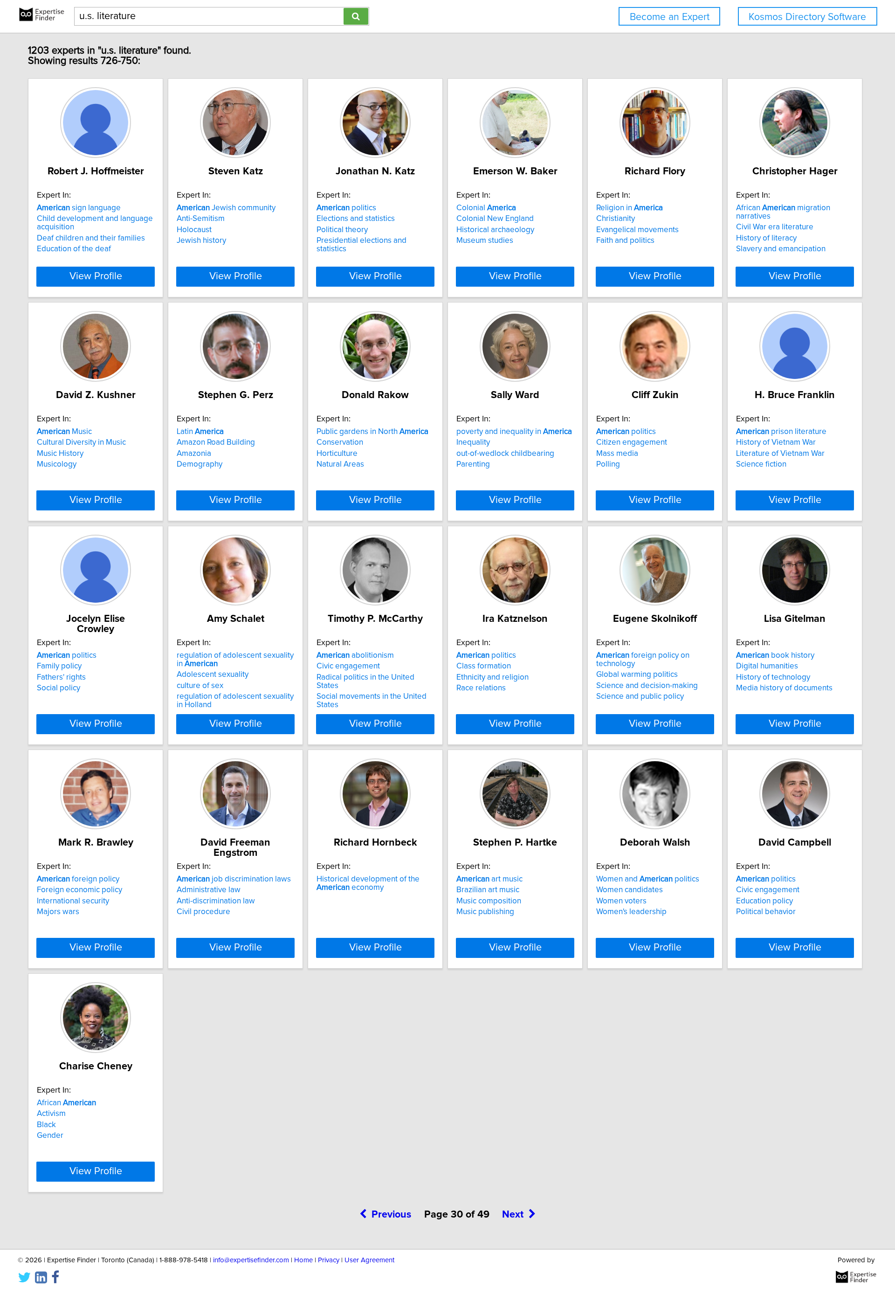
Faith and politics (625, 240)
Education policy (764, 901)
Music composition (488, 901)
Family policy (59, 666)
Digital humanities (767, 666)
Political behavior (766, 912)
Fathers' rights (61, 677)
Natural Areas (340, 464)
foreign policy (78, 879)
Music (64, 431)
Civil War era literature (774, 227)
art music (489, 879)
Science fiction (761, 464)
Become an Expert (669, 17)
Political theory (342, 230)
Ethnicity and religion (492, 677)
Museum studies (484, 240)
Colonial (486, 208)
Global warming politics (637, 674)
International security (73, 901)
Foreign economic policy (79, 890)
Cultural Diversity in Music (81, 442)
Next (512, 1215)
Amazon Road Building (216, 442)
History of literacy (766, 238)
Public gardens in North (372, 431)
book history (775, 655)
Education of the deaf (74, 249)
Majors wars (58, 912)
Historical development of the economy (368, 883)
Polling (608, 464)
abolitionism (355, 655)
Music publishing (485, 912)
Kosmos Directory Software (807, 17)
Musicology (56, 464)
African (66, 1103)
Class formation (483, 666)
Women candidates (629, 890)
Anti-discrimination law (216, 901)
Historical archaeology (495, 230)
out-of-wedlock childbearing (505, 453)
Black (46, 1125)
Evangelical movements (637, 230)
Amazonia (194, 453)
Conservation (340, 442)
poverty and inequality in (514, 431)
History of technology (773, 677)
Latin (200, 431)
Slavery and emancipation (781, 249)
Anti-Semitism (201, 218)
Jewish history (201, 240)
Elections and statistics (356, 218)
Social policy (58, 688)
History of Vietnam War (776, 442)
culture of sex (200, 685)
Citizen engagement (631, 442)
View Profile (95, 276)
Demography (199, 464)
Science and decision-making (647, 685)
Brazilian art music (487, 890)
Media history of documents (784, 688)
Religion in (629, 208)
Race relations (481, 688)
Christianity (615, 218)
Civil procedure (203, 912)
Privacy (328, 1260)
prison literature (781, 431)
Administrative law (209, 890)
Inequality (473, 442)
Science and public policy (640, 696)
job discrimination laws (234, 879)
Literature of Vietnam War (780, 453)
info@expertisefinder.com (251, 1260)
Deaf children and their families (91, 238)
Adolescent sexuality (212, 674)
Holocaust (194, 230)
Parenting (473, 464)
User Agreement (369, 1260)
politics (346, 208)
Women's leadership (631, 912)
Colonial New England (495, 218)
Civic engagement (348, 666)
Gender (50, 1135)
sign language (79, 208)
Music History (60, 453)
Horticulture (337, 453)
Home (303, 1260)
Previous (391, 1215)
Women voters (621, 901)
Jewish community (226, 208)
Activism (51, 1113)
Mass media (617, 453)
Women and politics (647, 879)
